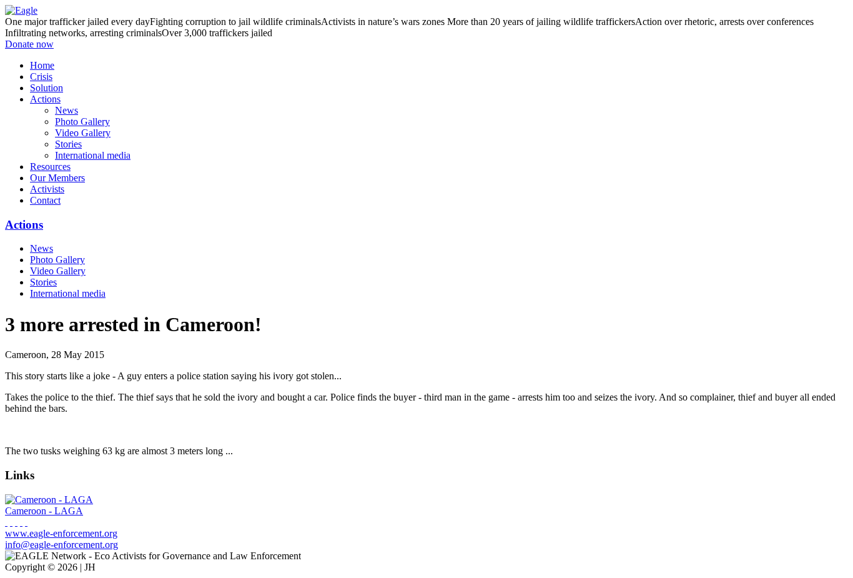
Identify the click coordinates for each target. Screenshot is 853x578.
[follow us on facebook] (6, 522)
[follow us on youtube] (11, 522)
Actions (24, 224)
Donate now (29, 44)
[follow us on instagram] (21, 522)
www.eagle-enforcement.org (61, 533)
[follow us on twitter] (16, 522)
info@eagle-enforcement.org (61, 544)
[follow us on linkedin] (26, 522)
